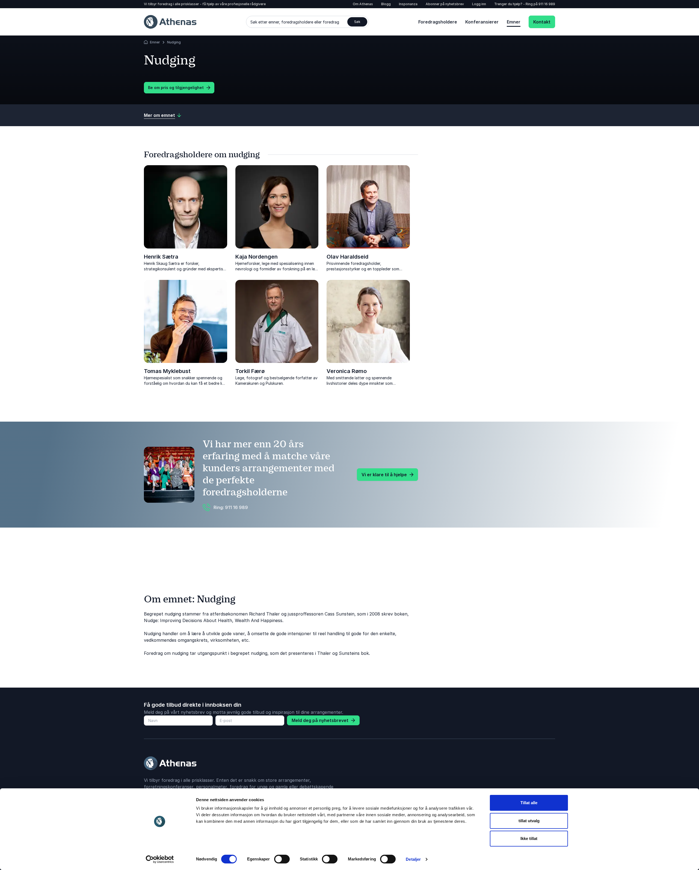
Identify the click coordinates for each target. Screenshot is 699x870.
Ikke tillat (528, 838)
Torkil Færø (250, 371)
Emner (513, 22)
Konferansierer (482, 22)
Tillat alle (528, 802)
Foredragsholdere (437, 22)
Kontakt (541, 22)
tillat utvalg (529, 820)
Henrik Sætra (161, 256)
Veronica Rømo (347, 371)
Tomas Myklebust (167, 371)
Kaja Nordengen (256, 256)
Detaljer (413, 859)
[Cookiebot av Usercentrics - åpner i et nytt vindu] (160, 859)
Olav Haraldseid (347, 256)
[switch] (282, 859)
